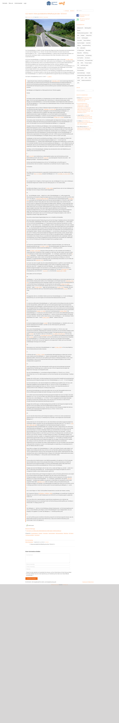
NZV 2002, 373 (65, 269)
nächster (72, 10)
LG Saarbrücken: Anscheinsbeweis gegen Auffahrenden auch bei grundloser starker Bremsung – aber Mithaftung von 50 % (85, 109)
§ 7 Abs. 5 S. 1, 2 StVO (59, 117)
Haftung (79, 45)
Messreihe (79, 53)
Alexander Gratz (29, 17)
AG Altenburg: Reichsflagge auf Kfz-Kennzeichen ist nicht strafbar (84, 128)
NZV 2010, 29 (49, 335)
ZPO (78, 83)
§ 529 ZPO (46, 157)
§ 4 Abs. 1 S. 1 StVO (41, 311)
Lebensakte (82, 48)
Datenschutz (89, 35)
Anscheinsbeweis (34, 533)
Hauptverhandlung (86, 45)
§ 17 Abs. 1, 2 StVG (44, 246)
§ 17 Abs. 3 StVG (69, 59)
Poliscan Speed (88, 63)
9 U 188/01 (55, 333)
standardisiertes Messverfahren (84, 75)
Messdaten (88, 50)
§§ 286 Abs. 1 (42, 493)
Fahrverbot (79, 40)
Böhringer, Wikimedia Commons (30, 47)
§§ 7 (35, 173)
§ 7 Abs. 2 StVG (49, 188)
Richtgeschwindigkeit (30, 535)
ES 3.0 (78, 38)
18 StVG (40, 173)
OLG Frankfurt (80, 58)
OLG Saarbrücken (89, 60)
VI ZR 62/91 (38, 198)
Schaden (88, 73)
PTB (78, 65)
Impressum (84, 582)
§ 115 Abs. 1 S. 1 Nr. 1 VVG (64, 173)
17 (37, 173)
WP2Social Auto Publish (55, 584)
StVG (86, 78)
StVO (90, 78)
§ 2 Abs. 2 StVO (60, 287)
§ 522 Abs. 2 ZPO (56, 81)
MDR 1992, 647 (44, 198)
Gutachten (88, 43)
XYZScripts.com (65, 584)
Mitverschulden (80, 55)
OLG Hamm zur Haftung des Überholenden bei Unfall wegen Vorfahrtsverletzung (43, 530)
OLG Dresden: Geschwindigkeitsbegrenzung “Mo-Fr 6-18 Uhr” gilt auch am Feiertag (84, 117)
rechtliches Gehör (84, 65)
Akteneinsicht (80, 28)
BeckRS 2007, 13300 (61, 271)
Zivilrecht (40, 17)
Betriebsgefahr (88, 28)
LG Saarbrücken (80, 50)
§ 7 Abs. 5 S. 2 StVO (65, 284)
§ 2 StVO (65, 288)
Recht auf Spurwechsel (29, 542)
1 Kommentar (45, 17)
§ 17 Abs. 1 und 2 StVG (35, 250)
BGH (78, 35)
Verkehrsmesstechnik (86, 80)
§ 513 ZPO (31, 156)
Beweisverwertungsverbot (82, 33)
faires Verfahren (87, 40)
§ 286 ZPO (69, 478)
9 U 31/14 (45, 271)
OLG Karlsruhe (80, 60)
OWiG (82, 63)
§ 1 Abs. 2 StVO (38, 287)
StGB (78, 78)
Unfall (78, 80)
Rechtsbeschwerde (81, 68)
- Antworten (47, 542)
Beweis (78, 30)
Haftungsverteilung (59, 533)
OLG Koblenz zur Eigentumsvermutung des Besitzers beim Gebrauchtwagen (85, 122)
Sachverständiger (81, 73)
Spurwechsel (37, 535)
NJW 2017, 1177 (39, 260)
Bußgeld (82, 35)
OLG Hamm (71, 533)
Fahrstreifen (45, 533)
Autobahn (40, 533)
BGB (91, 33)
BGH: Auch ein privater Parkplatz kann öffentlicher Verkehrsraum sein (84, 99)
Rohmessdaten (80, 70)
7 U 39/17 (49, 76)
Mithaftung (66, 533)
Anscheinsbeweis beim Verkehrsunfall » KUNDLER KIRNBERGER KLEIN (83, 105)
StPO (82, 78)
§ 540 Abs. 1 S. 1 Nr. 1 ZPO (50, 109)
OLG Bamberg (89, 55)
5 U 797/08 (42, 335)
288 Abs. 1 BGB (48, 493)
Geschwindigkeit (52, 533)
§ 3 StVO (46, 323)
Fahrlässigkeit (85, 38)
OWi (78, 63)
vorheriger (67, 10)
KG (78, 48)
